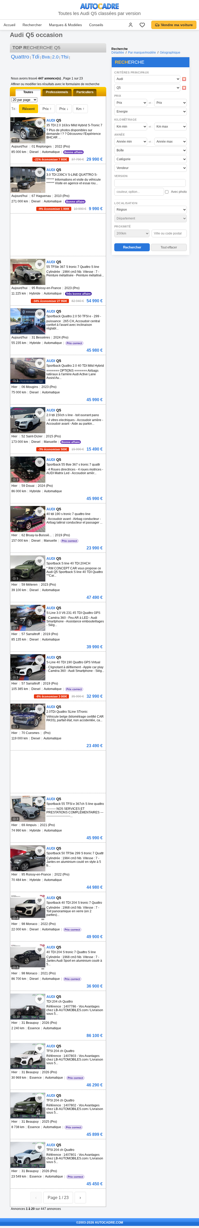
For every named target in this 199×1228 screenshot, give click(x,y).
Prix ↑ (47, 109)
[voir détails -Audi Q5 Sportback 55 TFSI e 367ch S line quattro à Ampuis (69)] (27, 809)
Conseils (96, 25)
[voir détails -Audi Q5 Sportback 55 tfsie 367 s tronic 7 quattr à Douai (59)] (27, 470)
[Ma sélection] (142, 24)
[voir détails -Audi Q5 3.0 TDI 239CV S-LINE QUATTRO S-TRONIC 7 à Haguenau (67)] (27, 180)
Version (121, 176)
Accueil (9, 25)
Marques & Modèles (65, 25)
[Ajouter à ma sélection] (39, 123)
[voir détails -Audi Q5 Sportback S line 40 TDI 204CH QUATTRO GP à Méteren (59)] (27, 568)
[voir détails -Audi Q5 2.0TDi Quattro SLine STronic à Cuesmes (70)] (27, 717)
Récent (28, 109)
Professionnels (57, 92)
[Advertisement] (150, 290)
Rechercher (32, 25)
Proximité (122, 226)
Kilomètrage (125, 119)
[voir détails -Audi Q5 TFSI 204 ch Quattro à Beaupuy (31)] (27, 1056)
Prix (117, 95)
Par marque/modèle (142, 52)
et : (151, 102)
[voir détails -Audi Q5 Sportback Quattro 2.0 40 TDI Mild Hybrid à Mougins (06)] (27, 371)
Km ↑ (80, 109)
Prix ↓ (63, 109)
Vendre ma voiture (177, 25)
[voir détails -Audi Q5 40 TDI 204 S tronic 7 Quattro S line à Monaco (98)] (27, 957)
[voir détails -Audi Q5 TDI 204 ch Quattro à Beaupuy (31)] (27, 1007)
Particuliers (85, 92)
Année (119, 134)
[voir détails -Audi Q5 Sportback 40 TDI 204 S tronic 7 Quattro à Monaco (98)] (27, 908)
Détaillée (117, 52)
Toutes (28, 92)
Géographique (170, 52)
